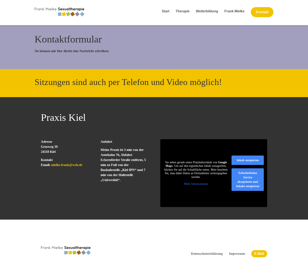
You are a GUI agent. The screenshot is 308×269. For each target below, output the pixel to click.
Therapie (183, 11)
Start (165, 11)
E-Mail (259, 253)
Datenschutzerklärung (207, 253)
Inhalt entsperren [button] (248, 160)
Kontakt (262, 12)
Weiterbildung (207, 11)
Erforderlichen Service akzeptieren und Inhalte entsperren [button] (247, 179)
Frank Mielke (234, 11)
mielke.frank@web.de (66, 165)
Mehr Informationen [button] (196, 183)
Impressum (237, 253)
